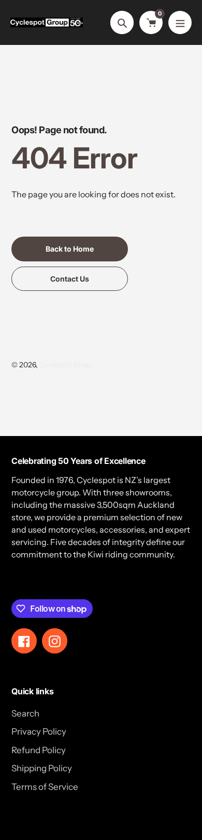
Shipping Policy (41, 768)
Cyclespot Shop (65, 364)
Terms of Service (44, 787)
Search (25, 713)
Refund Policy (38, 750)
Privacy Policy (38, 731)
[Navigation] (180, 22)
